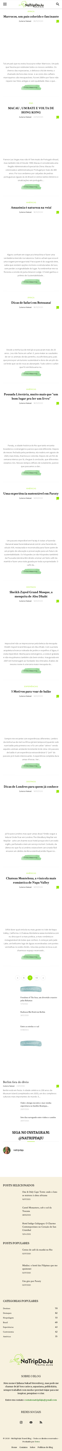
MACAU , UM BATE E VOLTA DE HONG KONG (31, 110)
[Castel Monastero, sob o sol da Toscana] (11, 1212)
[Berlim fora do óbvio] (31, 1064)
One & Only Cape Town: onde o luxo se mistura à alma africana (39, 1193)
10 (37, 978)
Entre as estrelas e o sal (29, 1026)
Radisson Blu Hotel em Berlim (32, 1012)
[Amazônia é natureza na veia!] (31, 232)
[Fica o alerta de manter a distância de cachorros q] (23, 1170)
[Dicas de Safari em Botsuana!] (31, 328)
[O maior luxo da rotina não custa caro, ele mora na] (52, 1161)
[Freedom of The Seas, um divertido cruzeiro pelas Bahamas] (10, 1001)
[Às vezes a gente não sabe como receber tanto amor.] (9, 1161)
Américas (31, 202)
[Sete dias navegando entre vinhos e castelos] (10, 1121)
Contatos (23, 1447)
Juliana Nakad (25, 21)
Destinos (31, 587)
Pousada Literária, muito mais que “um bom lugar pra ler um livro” (31, 396)
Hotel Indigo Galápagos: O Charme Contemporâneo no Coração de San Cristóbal (39, 1227)
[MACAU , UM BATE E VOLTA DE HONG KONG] (31, 137)
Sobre (32, 1447)
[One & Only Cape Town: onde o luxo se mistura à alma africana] (11, 1196)
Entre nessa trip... (31, 87)
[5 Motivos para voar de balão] (31, 716)
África (31, 11)
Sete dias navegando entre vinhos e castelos (38, 1117)
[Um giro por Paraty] (11, 1285)
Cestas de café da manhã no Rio (37, 1249)
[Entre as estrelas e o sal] (10, 1030)
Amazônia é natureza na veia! (31, 207)
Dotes (37, 1442)
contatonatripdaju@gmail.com (40, 1400)
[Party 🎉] (9, 1170)
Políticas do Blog (45, 1447)
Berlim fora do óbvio (16, 1082)
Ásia (31, 103)
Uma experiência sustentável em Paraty (31, 493)
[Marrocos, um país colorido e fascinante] (31, 41)
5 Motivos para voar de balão (31, 691)
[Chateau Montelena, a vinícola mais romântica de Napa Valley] (31, 907)
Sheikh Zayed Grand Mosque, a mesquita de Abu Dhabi (31, 594)
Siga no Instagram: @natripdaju (31, 1135)
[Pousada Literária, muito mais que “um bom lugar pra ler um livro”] (31, 424)
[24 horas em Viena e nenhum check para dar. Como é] (23, 1161)
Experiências (31, 686)
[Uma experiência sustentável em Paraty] (31, 518)
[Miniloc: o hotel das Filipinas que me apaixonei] (11, 1270)
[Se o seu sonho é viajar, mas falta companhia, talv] (38, 1170)
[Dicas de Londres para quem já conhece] (31, 812)
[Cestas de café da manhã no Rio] (11, 1254)
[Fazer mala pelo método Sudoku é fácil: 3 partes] (38, 1161)
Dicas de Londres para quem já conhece (31, 786)
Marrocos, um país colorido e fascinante (31, 16)
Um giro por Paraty (31, 1281)
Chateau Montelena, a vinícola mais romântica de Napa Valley (31, 880)
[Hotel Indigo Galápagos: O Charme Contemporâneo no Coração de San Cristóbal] (11, 1228)
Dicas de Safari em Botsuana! (31, 302)
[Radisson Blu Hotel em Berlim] (10, 1016)
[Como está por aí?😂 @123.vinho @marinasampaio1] (52, 1170)
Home (14, 1447)
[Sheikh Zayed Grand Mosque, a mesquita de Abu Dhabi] (31, 621)
